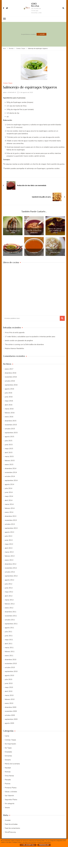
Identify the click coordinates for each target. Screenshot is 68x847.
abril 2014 (8, 500)
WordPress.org (10, 832)
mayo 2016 (9, 401)
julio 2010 (8, 679)
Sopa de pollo (55, 252)
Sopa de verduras (13, 252)
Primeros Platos (10, 788)
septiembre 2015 (11, 433)
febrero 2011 (10, 651)
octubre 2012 (10, 572)
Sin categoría (9, 803)
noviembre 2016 (11, 377)
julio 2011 (8, 632)
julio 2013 (8, 536)
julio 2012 (8, 584)
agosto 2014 (9, 484)
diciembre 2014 (10, 468)
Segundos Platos (11, 799)
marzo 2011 (9, 647)
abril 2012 (8, 596)
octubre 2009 (10, 715)
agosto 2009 (9, 723)
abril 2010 (8, 691)
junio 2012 (9, 588)
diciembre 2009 (10, 707)
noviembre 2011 (11, 616)
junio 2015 (9, 445)
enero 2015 (9, 464)
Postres (7, 784)
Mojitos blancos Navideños (14, 348)
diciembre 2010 (10, 659)
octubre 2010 (10, 667)
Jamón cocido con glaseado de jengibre (19, 340)
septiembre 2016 (11, 385)
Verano (7, 807)
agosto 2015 (9, 437)
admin (5, 92)
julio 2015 (8, 441)
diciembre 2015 (10, 421)
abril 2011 (8, 644)
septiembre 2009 (11, 719)
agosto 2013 (9, 532)
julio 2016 (8, 393)
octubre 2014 (10, 476)
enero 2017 (9, 369)
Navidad (8, 768)
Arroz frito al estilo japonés (15, 332)
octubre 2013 (10, 524)
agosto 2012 (9, 580)
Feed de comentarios (12, 828)
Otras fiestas (9, 776)
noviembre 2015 (11, 425)
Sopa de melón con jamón (13, 231)
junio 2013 (9, 540)
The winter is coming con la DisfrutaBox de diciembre (24, 344)
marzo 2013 (9, 552)
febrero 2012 (10, 604)
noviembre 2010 (11, 663)
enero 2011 (9, 656)
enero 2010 (9, 703)
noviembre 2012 (11, 568)
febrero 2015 (10, 460)
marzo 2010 (9, 695)
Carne (7, 736)
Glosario (8, 760)
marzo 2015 (9, 456)
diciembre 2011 (10, 612)
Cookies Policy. (47, 842)
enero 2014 (9, 512)
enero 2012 (9, 608)
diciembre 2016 (10, 373)
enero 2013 (9, 560)
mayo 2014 (9, 496)
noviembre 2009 (11, 711)
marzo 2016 (9, 409)
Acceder (8, 820)
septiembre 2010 (11, 671)
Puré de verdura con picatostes (34, 231)
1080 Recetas (35, 4)
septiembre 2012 (11, 576)
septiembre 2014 (11, 480)
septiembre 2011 (11, 624)
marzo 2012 (9, 600)
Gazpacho (34, 252)
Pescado (8, 780)
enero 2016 (9, 417)
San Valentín (9, 796)
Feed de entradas (11, 824)
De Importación (10, 744)
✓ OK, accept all (28, 845)
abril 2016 (8, 405)
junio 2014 (9, 492)
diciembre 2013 (10, 516)
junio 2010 (9, 683)
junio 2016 (9, 397)
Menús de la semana (12, 764)
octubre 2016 (10, 381)
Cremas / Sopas (7, 83)
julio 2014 (8, 488)
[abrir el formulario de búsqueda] (63, 8)
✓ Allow (41, 34)
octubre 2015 (10, 429)
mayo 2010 (9, 687)
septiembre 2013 (11, 528)
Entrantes (8, 756)
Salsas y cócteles (11, 792)
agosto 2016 (9, 389)
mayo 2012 (9, 592)
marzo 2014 (9, 504)
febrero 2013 (10, 556)
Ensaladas (8, 752)
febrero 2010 (10, 699)
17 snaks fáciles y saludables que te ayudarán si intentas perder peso (30, 336)
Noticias (8, 772)
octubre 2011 (10, 620)
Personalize (44, 845)
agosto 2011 (9, 628)
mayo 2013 (9, 544)
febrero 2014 (10, 508)
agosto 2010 (9, 675)
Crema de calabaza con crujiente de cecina (55, 230)
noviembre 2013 (11, 520)
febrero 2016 (10, 413)
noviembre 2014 (11, 472)
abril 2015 (8, 452)
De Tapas (8, 748)
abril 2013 (8, 548)
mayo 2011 (9, 640)
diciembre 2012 (10, 564)
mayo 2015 (9, 448)
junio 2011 (9, 636)
